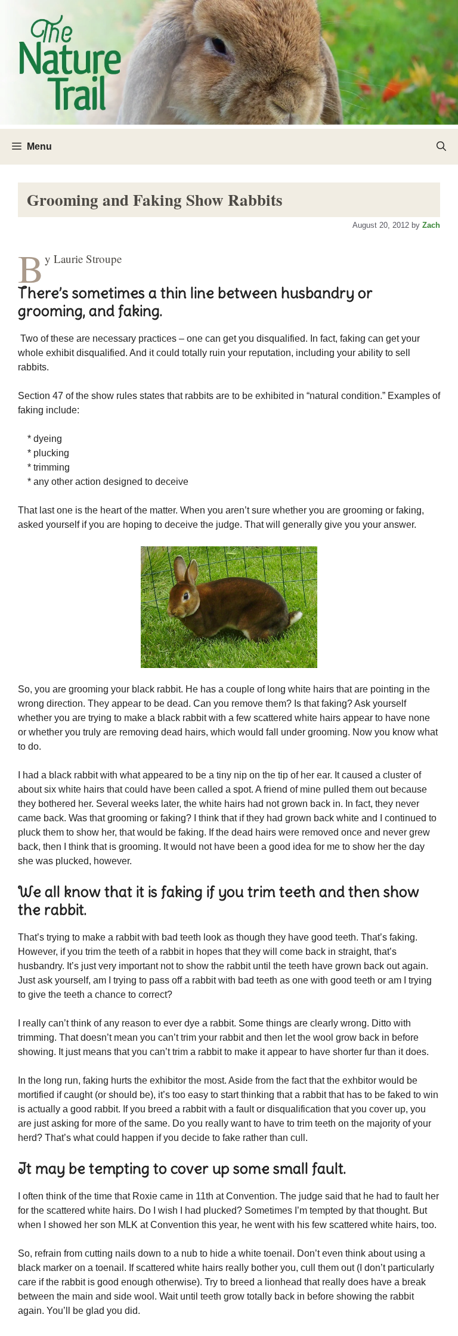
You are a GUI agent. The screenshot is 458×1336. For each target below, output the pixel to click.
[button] (441, 147)
